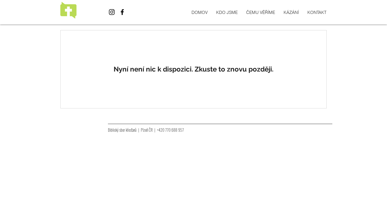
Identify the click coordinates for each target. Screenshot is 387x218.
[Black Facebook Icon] (122, 12)
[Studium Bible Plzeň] (112, 12)
